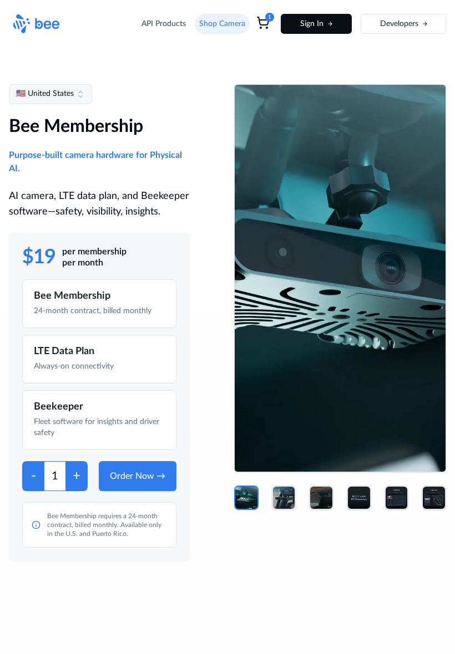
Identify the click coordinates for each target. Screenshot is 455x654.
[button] (246, 498)
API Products (163, 24)
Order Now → (137, 476)
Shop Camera (222, 24)
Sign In (311, 24)
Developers (399, 24)
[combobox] (50, 94)
